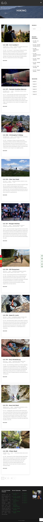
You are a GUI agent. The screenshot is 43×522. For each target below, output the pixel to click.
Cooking (25, 407)
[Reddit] (1, 261)
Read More (5, 60)
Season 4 (35, 89)
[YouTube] (1, 266)
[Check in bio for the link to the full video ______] (35, 492)
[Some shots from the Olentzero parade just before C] (39, 497)
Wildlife (15, 47)
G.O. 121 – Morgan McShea (11, 223)
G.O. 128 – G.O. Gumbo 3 (10, 45)
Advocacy (14, 225)
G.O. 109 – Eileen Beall (10, 451)
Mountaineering (5, 362)
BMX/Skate (18, 225)
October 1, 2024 (5, 46)
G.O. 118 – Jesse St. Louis (11, 315)
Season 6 (9, 47)
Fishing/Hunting (5, 408)
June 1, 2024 (5, 271)
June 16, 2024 (5, 225)
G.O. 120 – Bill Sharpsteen (11, 269)
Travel (12, 47)
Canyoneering (19, 271)
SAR (6, 47)
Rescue (26, 46)
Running (4, 47)
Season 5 (35, 91)
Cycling (26, 181)
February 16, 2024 (6, 407)
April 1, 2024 (5, 361)
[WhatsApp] (1, 258)
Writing (10, 182)
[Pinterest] (1, 256)
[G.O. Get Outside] (4, 3)
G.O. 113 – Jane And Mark (11, 405)
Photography (7, 272)
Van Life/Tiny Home (16, 226)
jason (11, 46)
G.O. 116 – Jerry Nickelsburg (12, 359)
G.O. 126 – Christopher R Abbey (13, 135)
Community (22, 181)
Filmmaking (21, 46)
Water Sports (18, 318)
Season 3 (35, 86)
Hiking (24, 46)
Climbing (21, 361)
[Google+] (1, 263)
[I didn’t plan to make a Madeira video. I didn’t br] (39, 492)
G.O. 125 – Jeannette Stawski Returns (37, 55)
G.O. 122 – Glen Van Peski (11, 179)
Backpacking (14, 181)
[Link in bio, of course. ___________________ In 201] (35, 497)
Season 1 (34, 81)
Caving (18, 361)
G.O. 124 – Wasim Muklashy (36, 59)
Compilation (16, 46)
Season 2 (35, 84)
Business (18, 181)
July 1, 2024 (5, 181)
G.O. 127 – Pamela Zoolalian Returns (14, 89)
